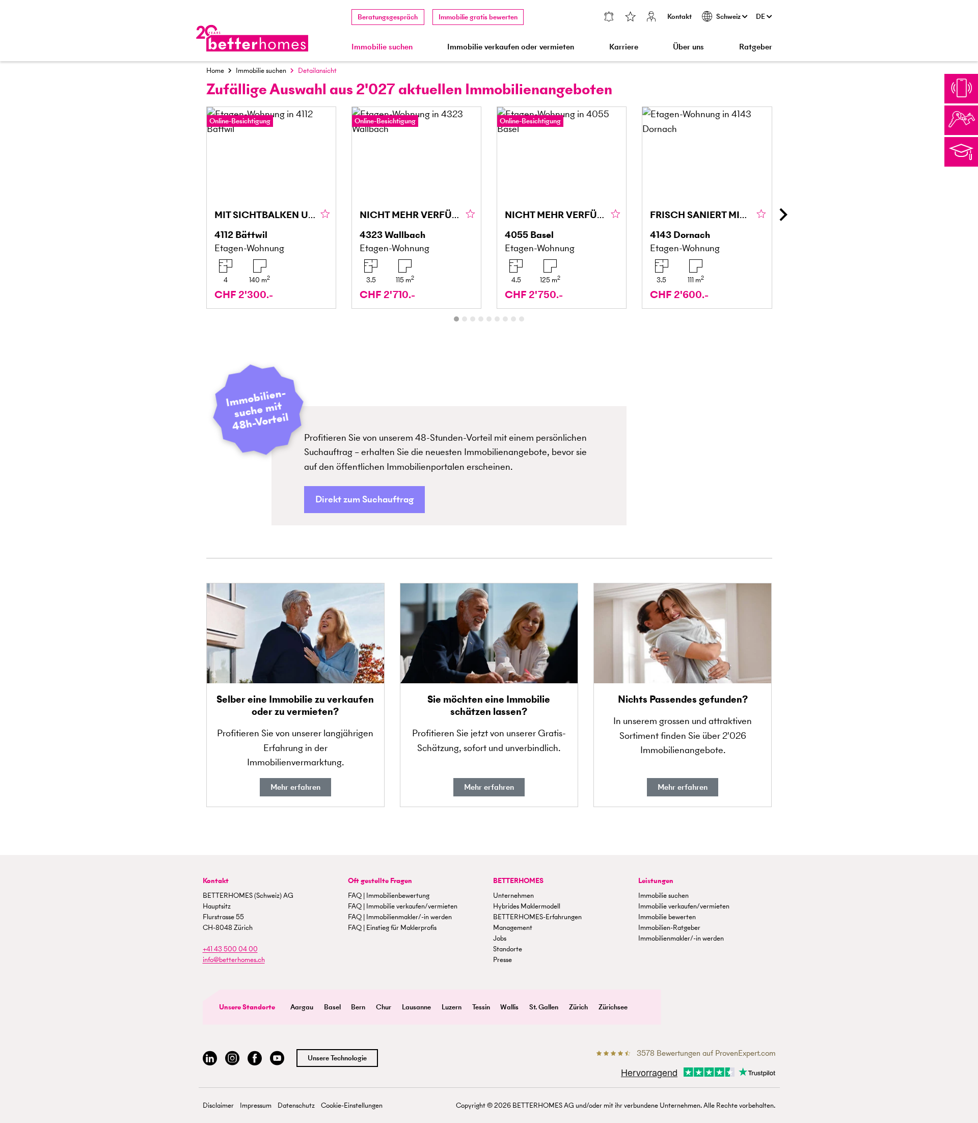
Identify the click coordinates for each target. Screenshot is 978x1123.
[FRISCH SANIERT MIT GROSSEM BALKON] (706, 207)
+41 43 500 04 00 (230, 949)
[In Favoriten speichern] (325, 214)
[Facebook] (254, 1058)
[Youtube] (277, 1058)
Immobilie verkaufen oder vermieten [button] (510, 46)
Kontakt (679, 16)
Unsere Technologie (337, 1058)
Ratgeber (755, 46)
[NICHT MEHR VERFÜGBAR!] (416, 207)
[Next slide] (783, 214)
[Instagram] (232, 1058)
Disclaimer (218, 1105)
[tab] (456, 319)
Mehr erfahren (295, 787)
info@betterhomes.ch (234, 960)
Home (215, 70)
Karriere (623, 46)
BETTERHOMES (518, 881)
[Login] (651, 17)
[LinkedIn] (210, 1058)
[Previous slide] (195, 214)
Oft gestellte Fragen (380, 881)
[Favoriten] (630, 17)
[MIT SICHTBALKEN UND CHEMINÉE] (271, 207)
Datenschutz (296, 1105)
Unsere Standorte (247, 1007)
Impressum (255, 1105)
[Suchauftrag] (608, 17)
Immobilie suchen (261, 70)
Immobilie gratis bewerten (478, 17)
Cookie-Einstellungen (352, 1105)
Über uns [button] (688, 46)
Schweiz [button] (729, 16)
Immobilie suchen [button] (382, 46)
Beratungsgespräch (388, 17)
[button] (364, 499)
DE (761, 16)
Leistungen (655, 881)
